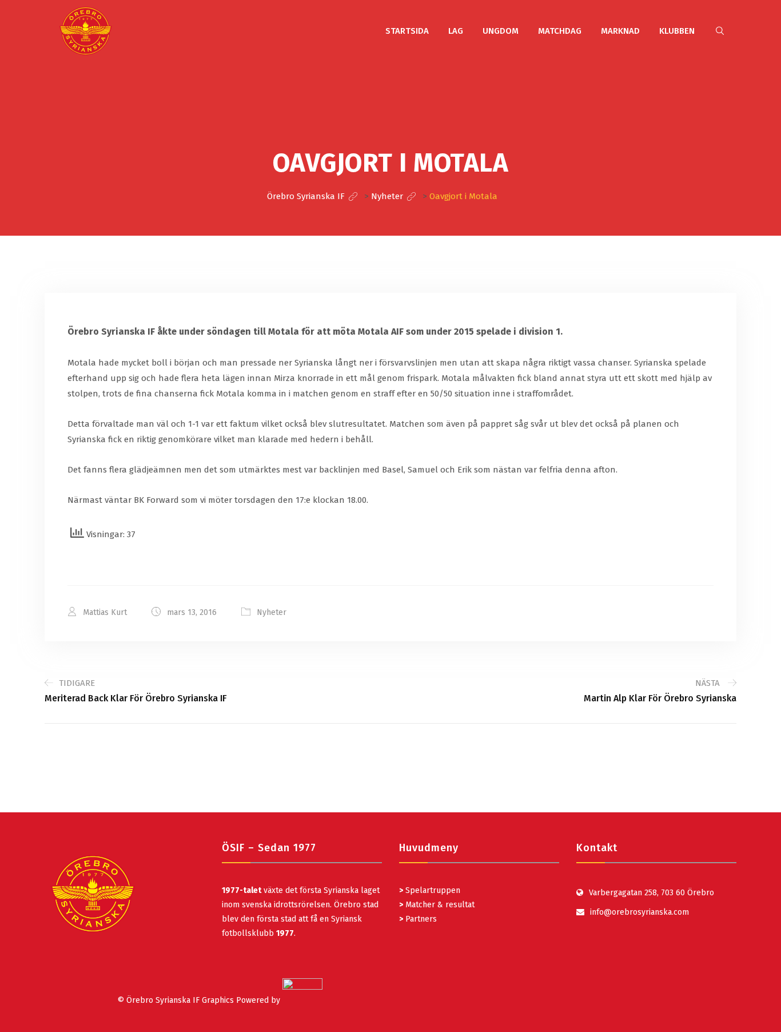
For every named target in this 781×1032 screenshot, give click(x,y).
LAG (455, 31)
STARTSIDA (407, 31)
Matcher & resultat (437, 905)
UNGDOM (501, 31)
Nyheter (271, 612)
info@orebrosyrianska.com (639, 912)
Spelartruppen (431, 890)
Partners (418, 919)
